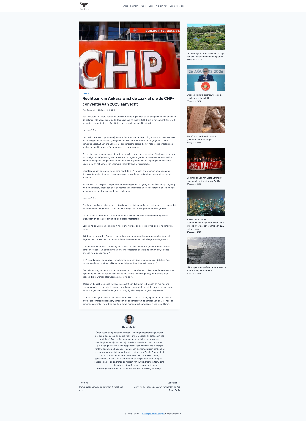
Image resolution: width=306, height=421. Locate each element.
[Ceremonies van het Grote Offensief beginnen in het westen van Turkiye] (207, 161)
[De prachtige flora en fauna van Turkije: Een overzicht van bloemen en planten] (207, 37)
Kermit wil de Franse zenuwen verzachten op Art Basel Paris (156, 386)
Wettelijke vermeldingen (153, 414)
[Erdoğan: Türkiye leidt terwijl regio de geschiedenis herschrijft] (207, 78)
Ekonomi (134, 6)
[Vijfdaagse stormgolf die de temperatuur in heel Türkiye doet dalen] (207, 250)
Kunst (143, 6)
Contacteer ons (177, 6)
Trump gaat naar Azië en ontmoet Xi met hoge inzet (101, 386)
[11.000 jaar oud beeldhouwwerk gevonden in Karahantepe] (207, 119)
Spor (151, 6)
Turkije (125, 6)
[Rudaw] (84, 6)
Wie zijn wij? (161, 6)
